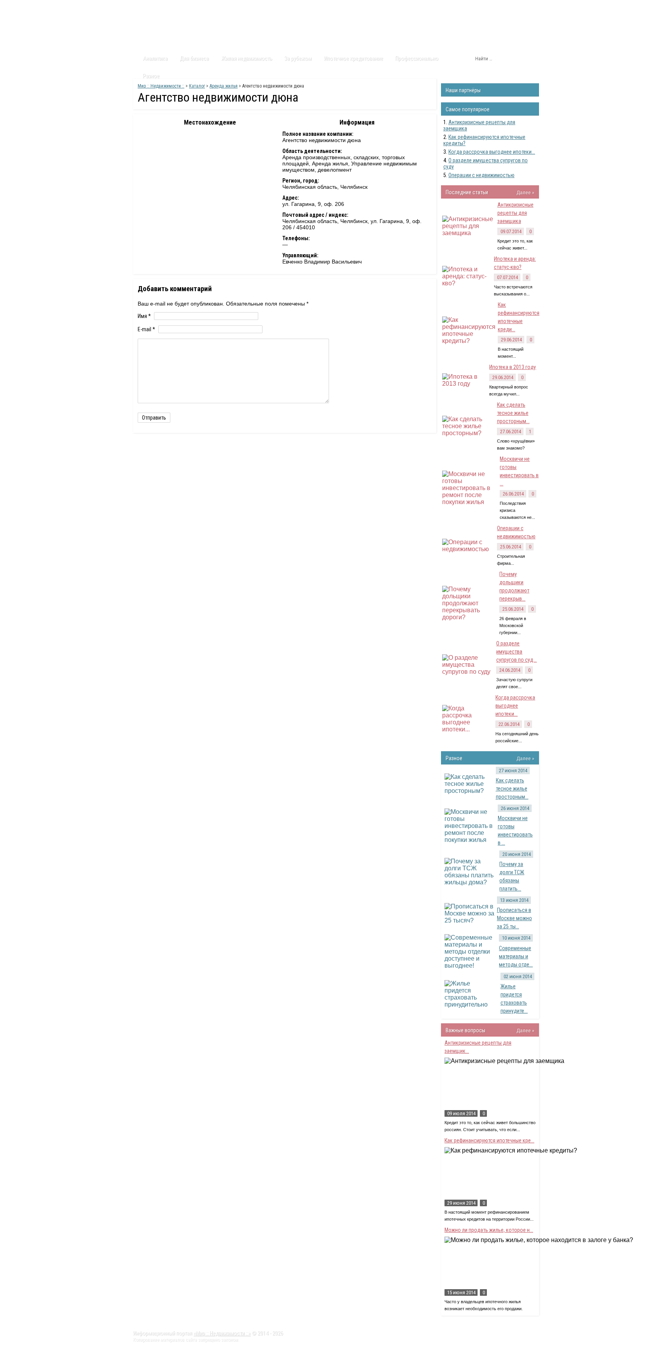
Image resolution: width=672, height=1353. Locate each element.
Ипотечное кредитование (353, 58)
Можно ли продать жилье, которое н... (488, 1230)
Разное (151, 76)
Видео (236, 7)
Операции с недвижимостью (481, 175)
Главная (148, 7)
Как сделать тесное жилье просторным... (513, 413)
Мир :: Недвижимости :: (161, 86)
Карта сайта (303, 7)
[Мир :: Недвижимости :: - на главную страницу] (177, 29)
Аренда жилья (224, 86)
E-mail (146, 329)
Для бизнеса (194, 58)
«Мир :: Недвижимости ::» (221, 1333)
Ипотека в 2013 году (512, 367)
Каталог (207, 7)
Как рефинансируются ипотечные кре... (489, 1140)
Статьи (177, 7)
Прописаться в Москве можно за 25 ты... (514, 918)
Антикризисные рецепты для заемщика (515, 213)
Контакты (266, 7)
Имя (144, 316)
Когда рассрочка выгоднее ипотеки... (491, 152)
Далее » (525, 192)
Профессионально (416, 58)
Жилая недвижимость (246, 58)
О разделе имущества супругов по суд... (516, 651)
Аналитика (155, 58)
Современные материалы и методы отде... (516, 956)
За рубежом (298, 58)
